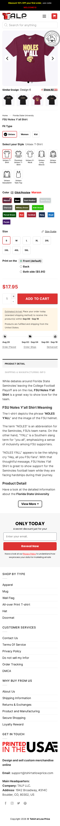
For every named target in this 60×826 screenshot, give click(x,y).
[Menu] (44, 16)
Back (26, 266)
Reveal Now (30, 546)
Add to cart (37, 299)
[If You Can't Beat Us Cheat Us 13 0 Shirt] (37, 100)
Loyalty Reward (13, 724)
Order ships (30, 347)
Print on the (9, 260)
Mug (5, 591)
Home (5, 115)
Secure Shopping (13, 717)
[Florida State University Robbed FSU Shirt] (23, 100)
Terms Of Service (14, 644)
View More (28, 504)
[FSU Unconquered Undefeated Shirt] (8, 100)
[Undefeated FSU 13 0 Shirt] (52, 100)
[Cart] (54, 16)
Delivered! (52, 347)
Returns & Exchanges (16, 704)
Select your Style (13, 144)
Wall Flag (8, 598)
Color (16, 192)
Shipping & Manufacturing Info (25, 372)
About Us (8, 691)
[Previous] (7, 58)
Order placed (9, 347)
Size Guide (50, 231)
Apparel (7, 584)
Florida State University (23, 115)
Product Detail (15, 363)
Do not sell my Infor (15, 657)
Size (29, 231)
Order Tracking (12, 664)
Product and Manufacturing (21, 711)
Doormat (8, 617)
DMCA (6, 671)
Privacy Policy (29, 553)
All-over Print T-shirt (16, 604)
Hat (4, 611)
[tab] (30, 363)
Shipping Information (16, 698)
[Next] (52, 58)
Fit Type (7, 126)
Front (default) (32, 260)
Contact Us (10, 638)
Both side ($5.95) (34, 271)
